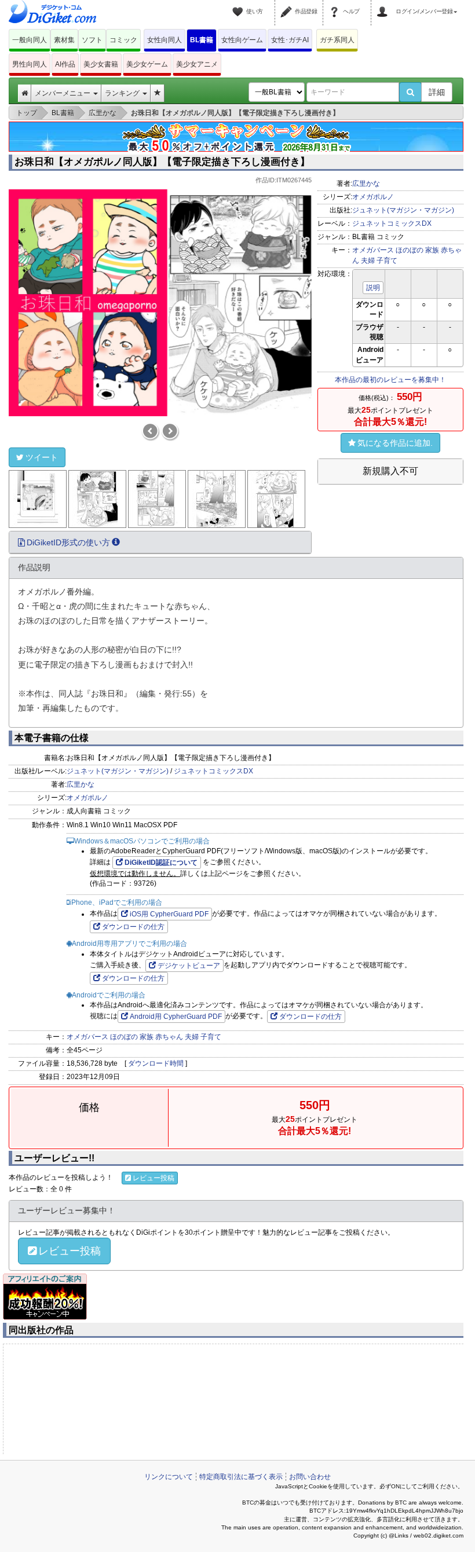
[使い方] (239, 5)
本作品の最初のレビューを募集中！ (390, 380)
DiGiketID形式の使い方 (68, 542)
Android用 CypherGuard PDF (176, 1016)
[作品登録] (288, 5)
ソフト (92, 40)
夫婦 (368, 260)
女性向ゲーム (242, 40)
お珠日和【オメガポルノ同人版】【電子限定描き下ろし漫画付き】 (162, 161)
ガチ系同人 (337, 40)
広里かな (366, 183)
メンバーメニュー (63, 93)
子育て (387, 260)
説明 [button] (373, 288)
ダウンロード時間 (156, 1063)
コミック (123, 40)
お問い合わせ (310, 1477)
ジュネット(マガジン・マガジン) (403, 210)
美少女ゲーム (147, 64)
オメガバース (373, 250)
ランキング (123, 93)
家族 (432, 250)
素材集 (64, 40)
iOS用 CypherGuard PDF (169, 914)
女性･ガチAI (290, 40)
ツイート (41, 457)
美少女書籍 (100, 64)
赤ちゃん (169, 1037)
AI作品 (65, 64)
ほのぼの (409, 250)
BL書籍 (201, 40)
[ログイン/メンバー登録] (384, 5)
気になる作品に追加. (395, 442)
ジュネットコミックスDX (392, 223)
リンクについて (168, 1477)
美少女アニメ (197, 64)
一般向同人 (29, 40)
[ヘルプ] (336, 5)
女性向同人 (164, 40)
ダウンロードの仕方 (133, 927)
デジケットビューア (189, 966)
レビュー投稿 (153, 1178)
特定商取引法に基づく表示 (241, 1477)
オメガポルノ (373, 197)
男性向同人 (29, 64)
